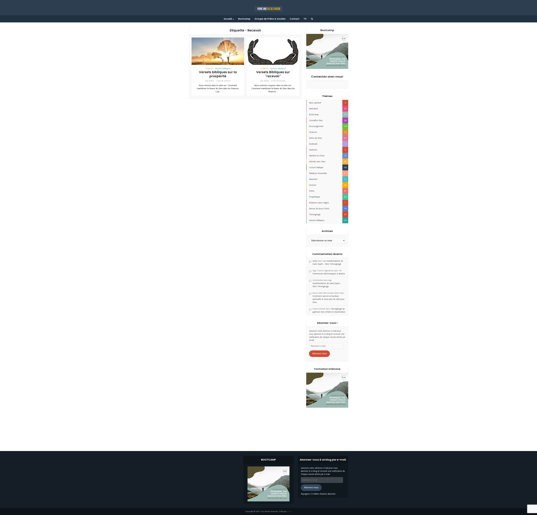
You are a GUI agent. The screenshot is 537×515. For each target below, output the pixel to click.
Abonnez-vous (319, 353)
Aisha (211, 81)
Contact (294, 18)
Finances (209, 68)
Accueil (228, 18)
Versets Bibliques (222, 68)
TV (305, 18)
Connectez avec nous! (327, 77)
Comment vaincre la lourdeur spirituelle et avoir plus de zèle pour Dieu (328, 299)
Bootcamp (244, 18)
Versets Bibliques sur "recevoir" (273, 74)
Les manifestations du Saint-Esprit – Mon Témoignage (327, 283)
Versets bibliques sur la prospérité (218, 74)
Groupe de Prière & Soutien (270, 18)
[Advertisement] (268, 427)
